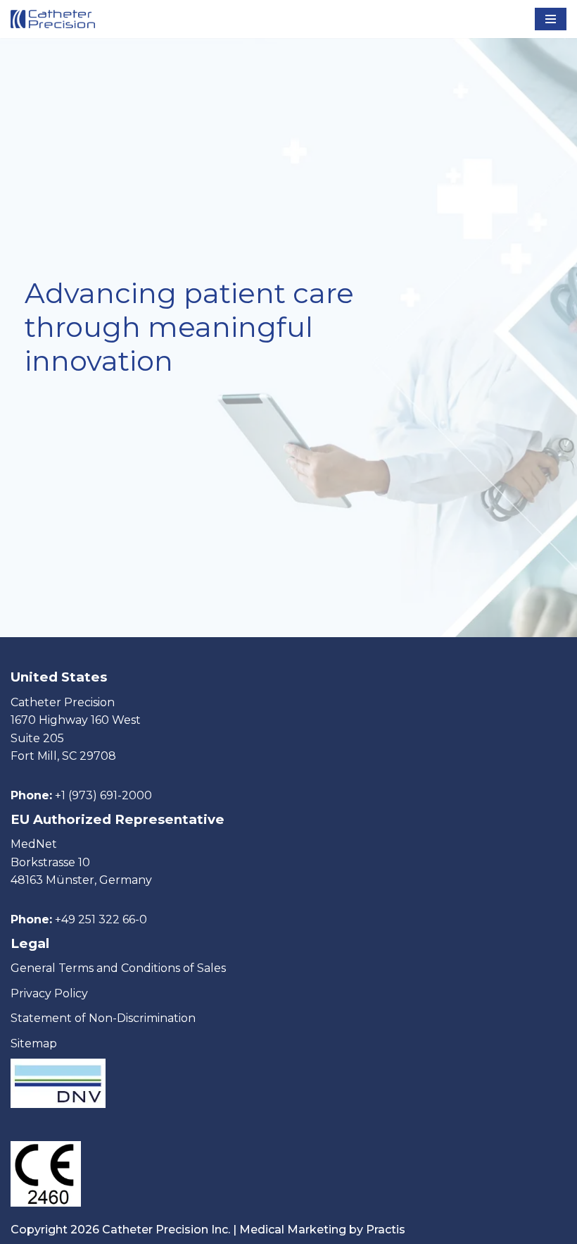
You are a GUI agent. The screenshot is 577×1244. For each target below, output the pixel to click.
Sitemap (34, 1043)
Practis (385, 1229)
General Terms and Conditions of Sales (118, 968)
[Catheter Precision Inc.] (53, 19)
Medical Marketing (292, 1229)
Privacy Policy (49, 993)
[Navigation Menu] (550, 19)
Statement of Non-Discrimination (103, 1018)
